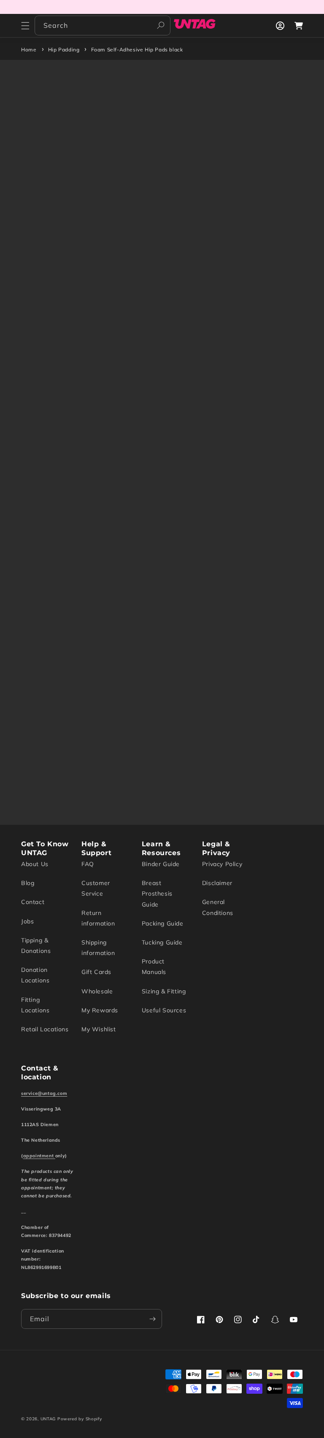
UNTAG (48, 1419)
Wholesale (97, 991)
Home (28, 49)
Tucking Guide (162, 942)
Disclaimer (217, 883)
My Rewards (99, 1010)
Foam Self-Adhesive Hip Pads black (137, 49)
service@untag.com (44, 1093)
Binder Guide (161, 864)
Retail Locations (45, 1029)
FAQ (87, 864)
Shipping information (98, 948)
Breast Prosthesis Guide (157, 893)
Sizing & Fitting (164, 991)
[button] (25, 25)
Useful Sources (164, 1010)
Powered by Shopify (79, 1419)
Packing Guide (163, 923)
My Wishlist (98, 1029)
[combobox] (102, 25)
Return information (98, 918)
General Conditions (217, 907)
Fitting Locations (35, 1005)
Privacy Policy (222, 864)
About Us (35, 864)
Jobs (27, 921)
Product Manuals (154, 967)
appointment (39, 1156)
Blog (27, 883)
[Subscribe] (152, 1319)
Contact (32, 902)
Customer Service (95, 888)
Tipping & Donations (36, 945)
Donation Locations (35, 975)
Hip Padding (64, 49)
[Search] (160, 25)
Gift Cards (96, 972)
